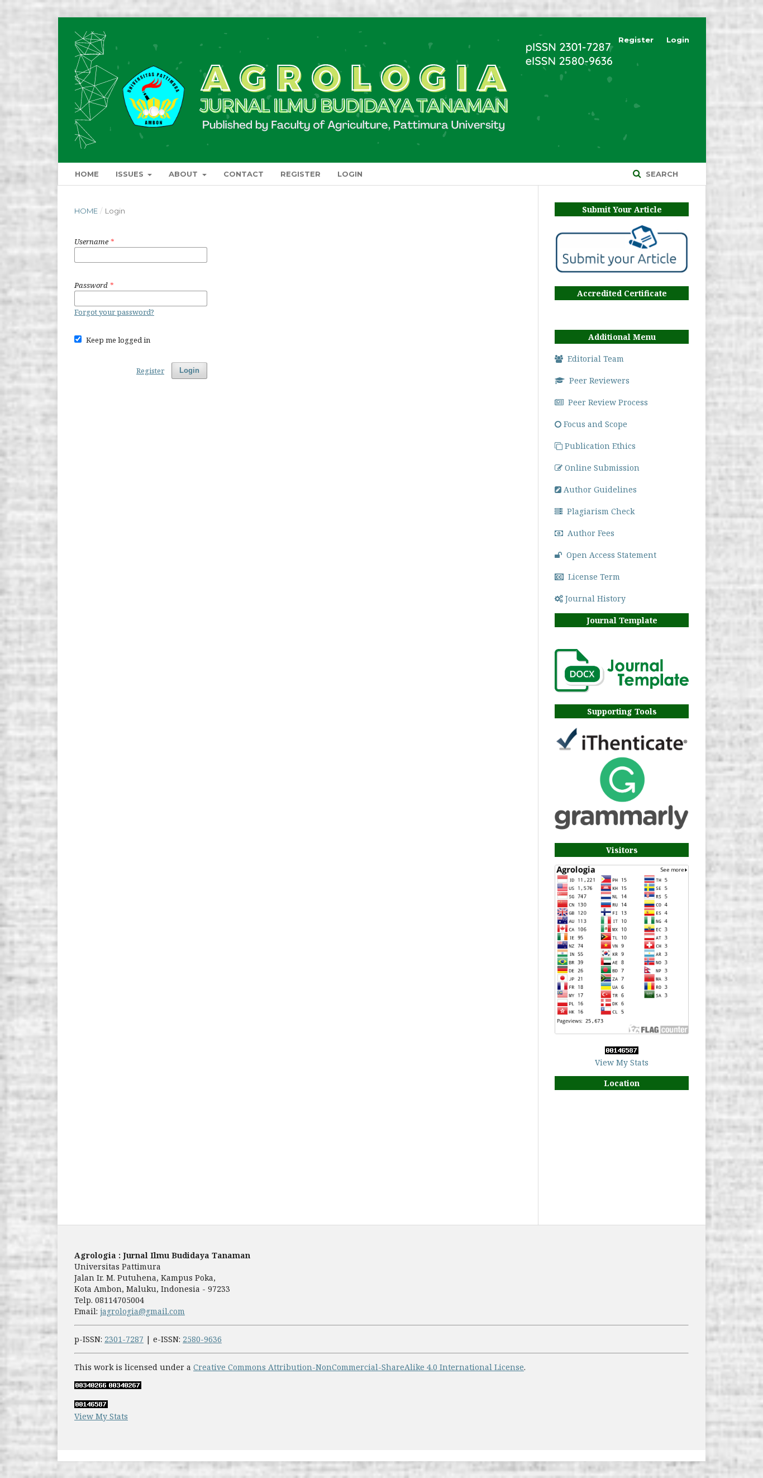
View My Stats (621, 1062)
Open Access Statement (611, 554)
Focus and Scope (595, 424)
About (184, 173)
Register (300, 173)
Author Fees (591, 533)
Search (660, 173)
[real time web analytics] (621, 1051)
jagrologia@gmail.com (142, 1311)
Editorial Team (596, 358)
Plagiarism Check (601, 511)
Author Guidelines (600, 489)
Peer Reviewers (599, 380)
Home (87, 173)
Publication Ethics (600, 445)
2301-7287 (124, 1339)
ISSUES (131, 173)
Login (350, 173)
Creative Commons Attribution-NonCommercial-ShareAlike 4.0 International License (358, 1367)
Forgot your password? (114, 312)
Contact (243, 173)
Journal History (595, 598)
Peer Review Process (608, 402)
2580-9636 (202, 1339)
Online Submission (602, 467)
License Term (594, 576)
